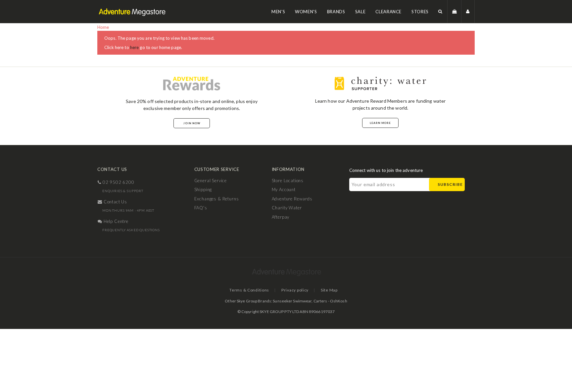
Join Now (191, 123)
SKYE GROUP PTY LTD (279, 311)
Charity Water (287, 207)
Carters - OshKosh (330, 300)
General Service (210, 180)
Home (103, 27)
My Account (284, 189)
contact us (114, 201)
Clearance (388, 11)
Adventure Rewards (292, 198)
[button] (440, 11)
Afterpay (281, 217)
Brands (336, 11)
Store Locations (288, 180)
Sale (360, 11)
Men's (278, 11)
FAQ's (200, 207)
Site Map (329, 290)
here (134, 47)
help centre (115, 221)
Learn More (380, 123)
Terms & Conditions (249, 290)
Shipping (203, 189)
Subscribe (450, 184)
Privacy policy (295, 290)
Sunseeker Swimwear (292, 300)
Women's (306, 11)
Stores (420, 11)
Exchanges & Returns (216, 198)
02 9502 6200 (117, 182)
